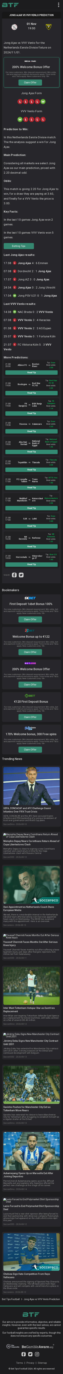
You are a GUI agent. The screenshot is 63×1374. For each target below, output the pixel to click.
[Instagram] (37, 1355)
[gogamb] (38, 1347)
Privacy (30, 1363)
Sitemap (42, 1363)
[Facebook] (24, 1355)
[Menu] (57, 5)
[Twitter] (30, 1355)
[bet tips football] (10, 5)
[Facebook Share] (14, 574)
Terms (19, 1363)
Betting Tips (18, 246)
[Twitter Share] (21, 574)
